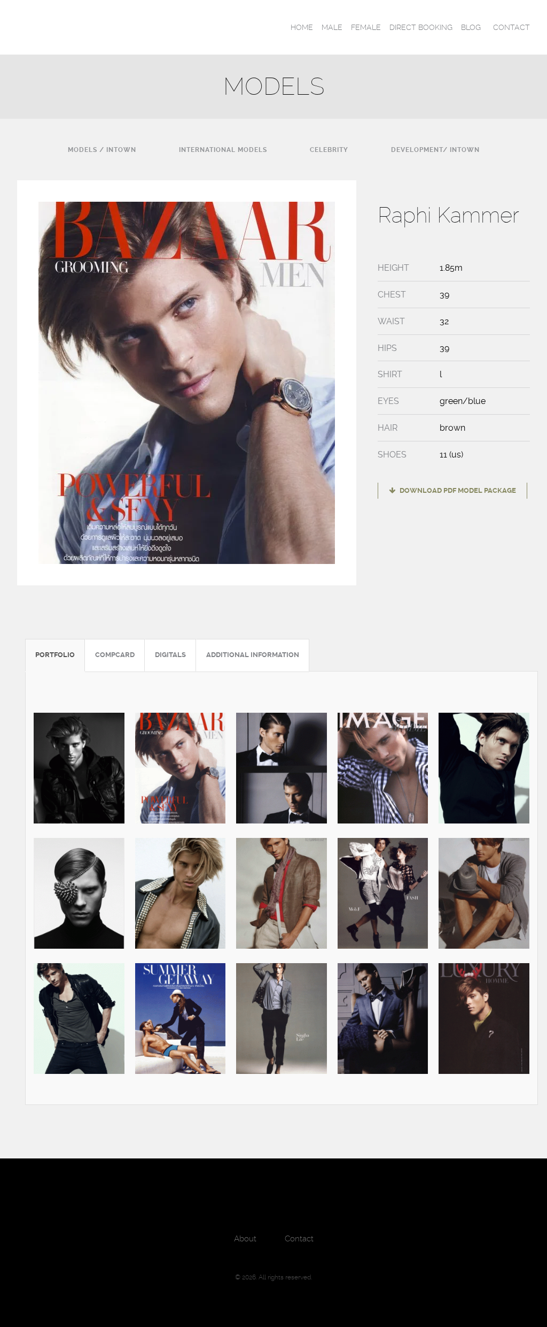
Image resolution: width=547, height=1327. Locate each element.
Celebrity (329, 150)
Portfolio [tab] (55, 655)
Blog (471, 27)
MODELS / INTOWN (102, 150)
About (245, 1239)
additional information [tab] (252, 655)
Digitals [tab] (170, 655)
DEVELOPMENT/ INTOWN (435, 150)
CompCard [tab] (115, 655)
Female (366, 27)
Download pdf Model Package (457, 490)
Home (302, 27)
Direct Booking (420, 27)
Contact (511, 27)
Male (332, 27)
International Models (223, 150)
